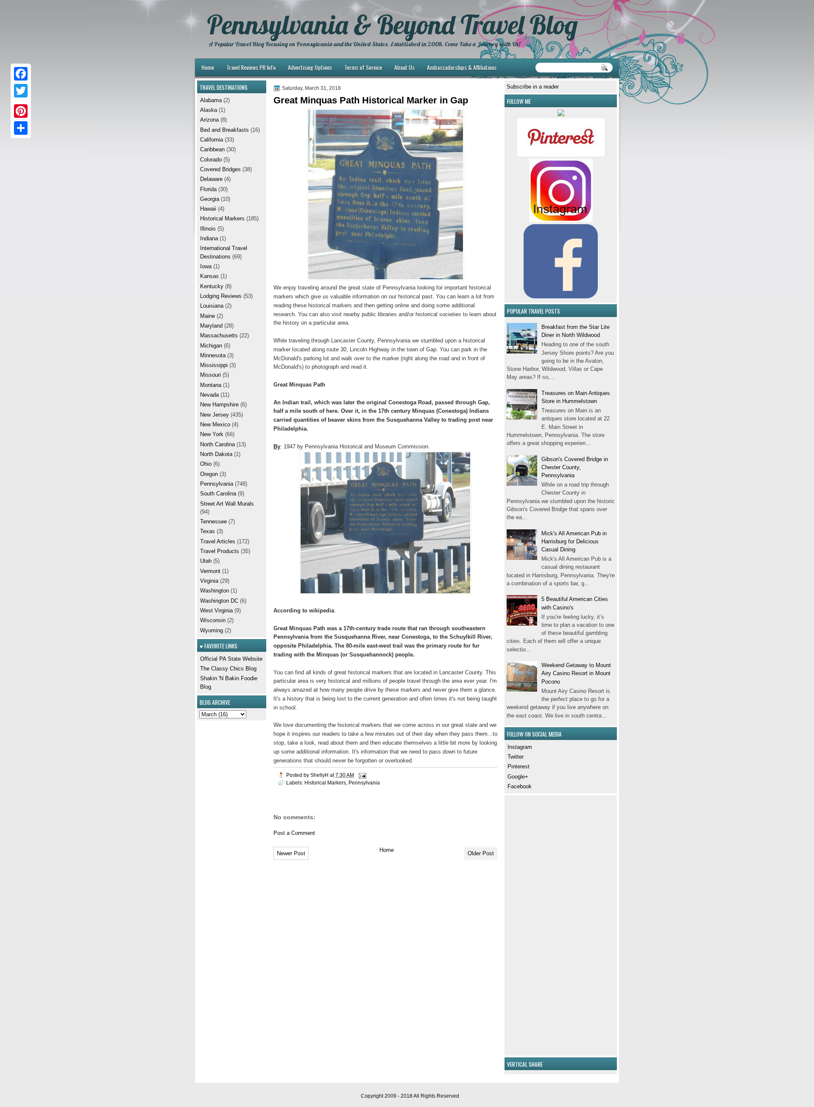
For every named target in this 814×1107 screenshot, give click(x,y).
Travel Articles (217, 541)
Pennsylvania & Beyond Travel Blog (392, 24)
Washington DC (219, 601)
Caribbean (212, 149)
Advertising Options (310, 67)
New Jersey (214, 415)
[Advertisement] (532, 924)
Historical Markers (325, 782)
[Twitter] (20, 90)
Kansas (209, 276)
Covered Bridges (220, 169)
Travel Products (219, 551)
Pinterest (518, 766)
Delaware (211, 179)
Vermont (210, 571)
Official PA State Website (231, 659)
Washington (214, 590)
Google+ (517, 776)
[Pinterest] (20, 111)
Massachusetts (219, 335)
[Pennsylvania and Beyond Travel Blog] (561, 154)
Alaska (208, 110)
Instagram (519, 747)
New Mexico (215, 424)
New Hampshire (219, 404)
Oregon (209, 474)
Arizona (209, 120)
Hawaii (208, 209)
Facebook (519, 786)
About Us (404, 67)
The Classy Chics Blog (228, 668)
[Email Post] (361, 775)
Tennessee (213, 521)
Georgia (209, 199)
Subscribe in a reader (533, 86)
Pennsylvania (364, 782)
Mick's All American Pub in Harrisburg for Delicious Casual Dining (574, 541)
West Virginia (216, 610)
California (211, 139)
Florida (208, 189)
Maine (207, 316)
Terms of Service (363, 67)
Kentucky (211, 286)
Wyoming (211, 630)
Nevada (209, 395)
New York (211, 434)
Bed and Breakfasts (224, 130)
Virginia (209, 581)
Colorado (211, 159)
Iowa (206, 266)
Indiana (209, 238)
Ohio (206, 464)
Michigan (211, 345)
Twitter (515, 757)
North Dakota (216, 454)
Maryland (211, 326)
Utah (206, 561)
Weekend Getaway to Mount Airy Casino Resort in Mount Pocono (576, 673)
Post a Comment (294, 833)
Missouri (210, 375)
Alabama (211, 100)
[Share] (20, 128)
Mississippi (214, 365)
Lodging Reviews (221, 296)
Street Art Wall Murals (227, 504)
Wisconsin (213, 620)
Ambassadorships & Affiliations (461, 67)
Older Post (481, 853)
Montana (210, 385)
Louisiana (211, 306)
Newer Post (291, 853)
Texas (207, 531)
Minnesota (213, 355)
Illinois (208, 228)
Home (207, 67)
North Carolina (217, 444)
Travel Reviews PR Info (251, 67)
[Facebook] (20, 73)
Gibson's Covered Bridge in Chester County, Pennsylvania (574, 467)
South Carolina (218, 493)
